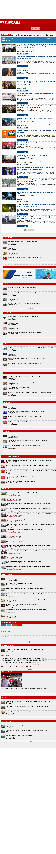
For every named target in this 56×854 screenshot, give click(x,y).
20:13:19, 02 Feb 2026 (29, 97)
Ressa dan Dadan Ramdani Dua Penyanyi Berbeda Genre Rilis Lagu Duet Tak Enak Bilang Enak (35, 168)
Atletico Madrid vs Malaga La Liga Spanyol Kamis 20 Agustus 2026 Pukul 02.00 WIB (26, 476)
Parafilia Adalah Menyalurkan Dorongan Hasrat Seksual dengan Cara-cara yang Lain (26, 332)
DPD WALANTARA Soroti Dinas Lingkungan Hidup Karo (19, 583)
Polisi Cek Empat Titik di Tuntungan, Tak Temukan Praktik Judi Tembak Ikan (24, 246)
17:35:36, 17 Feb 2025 (29, 158)
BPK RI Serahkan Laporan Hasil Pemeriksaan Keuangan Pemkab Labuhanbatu (25, 593)
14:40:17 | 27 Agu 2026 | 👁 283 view (14, 515)
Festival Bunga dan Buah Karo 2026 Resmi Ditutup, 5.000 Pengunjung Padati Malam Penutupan (29, 376)
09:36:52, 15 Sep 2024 (29, 207)
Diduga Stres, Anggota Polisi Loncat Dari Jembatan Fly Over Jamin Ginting (24, 614)
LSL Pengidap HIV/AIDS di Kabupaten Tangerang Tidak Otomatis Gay (23, 316)
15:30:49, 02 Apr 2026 (29, 72)
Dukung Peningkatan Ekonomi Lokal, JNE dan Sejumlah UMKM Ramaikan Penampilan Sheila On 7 (35, 217)
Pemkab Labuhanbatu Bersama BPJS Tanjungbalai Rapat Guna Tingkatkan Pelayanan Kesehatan (29, 599)
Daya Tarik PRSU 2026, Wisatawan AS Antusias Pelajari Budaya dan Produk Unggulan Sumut (27, 706)
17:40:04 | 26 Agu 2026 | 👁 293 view (14, 568)
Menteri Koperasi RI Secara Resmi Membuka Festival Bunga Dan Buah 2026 (25, 382)
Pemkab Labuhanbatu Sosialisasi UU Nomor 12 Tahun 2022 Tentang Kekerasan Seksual (27, 588)
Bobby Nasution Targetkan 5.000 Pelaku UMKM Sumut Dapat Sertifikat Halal (24, 561)
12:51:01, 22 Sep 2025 (29, 134)
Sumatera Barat (5, 14)
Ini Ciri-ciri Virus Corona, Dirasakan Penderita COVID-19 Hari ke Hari (22, 604)
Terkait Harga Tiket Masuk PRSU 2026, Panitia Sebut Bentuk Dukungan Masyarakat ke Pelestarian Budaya (36, 45)
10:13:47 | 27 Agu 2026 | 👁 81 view (14, 531)
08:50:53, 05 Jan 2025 (29, 171)
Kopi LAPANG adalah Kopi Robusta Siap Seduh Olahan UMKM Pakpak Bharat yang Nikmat (21, 658)
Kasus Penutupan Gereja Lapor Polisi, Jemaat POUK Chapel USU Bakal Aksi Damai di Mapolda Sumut (30, 435)
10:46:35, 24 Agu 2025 (29, 146)
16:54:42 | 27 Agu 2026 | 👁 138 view (14, 499)
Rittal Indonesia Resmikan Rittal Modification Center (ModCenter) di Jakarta (24, 416)
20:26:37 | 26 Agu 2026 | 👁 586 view (14, 536)
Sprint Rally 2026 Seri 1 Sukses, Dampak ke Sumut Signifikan (20, 735)
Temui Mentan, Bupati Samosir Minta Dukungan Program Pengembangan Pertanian (26, 609)
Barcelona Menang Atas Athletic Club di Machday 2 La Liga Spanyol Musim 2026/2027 (27, 358)
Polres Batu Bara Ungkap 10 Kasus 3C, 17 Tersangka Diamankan (22, 241)
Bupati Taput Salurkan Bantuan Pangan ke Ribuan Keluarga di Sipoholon (24, 303)
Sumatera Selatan (6, 11)
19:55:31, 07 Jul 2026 (29, 47)
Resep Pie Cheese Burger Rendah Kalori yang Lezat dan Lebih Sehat (21, 711)
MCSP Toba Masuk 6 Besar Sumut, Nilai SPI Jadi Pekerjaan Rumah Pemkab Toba (26, 298)
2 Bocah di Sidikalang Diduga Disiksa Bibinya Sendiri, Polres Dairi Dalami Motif (25, 257)
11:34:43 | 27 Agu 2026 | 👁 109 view (14, 520)
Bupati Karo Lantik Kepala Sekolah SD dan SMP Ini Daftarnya (20, 481)
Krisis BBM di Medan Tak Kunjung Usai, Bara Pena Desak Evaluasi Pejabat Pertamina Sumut (26, 730)
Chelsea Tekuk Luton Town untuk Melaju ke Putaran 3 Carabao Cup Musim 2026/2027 (27, 353)
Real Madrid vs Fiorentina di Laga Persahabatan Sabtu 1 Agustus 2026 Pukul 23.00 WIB (27, 465)
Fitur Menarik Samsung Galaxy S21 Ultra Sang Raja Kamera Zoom (22, 421)
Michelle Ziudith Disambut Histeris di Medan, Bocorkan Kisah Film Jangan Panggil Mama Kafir (35, 106)
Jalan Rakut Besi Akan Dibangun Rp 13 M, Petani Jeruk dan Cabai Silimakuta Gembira (24, 688)
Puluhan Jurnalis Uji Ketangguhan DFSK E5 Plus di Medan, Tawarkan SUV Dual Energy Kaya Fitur (29, 405)
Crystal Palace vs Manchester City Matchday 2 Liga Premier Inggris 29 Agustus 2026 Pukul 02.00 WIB (30, 347)
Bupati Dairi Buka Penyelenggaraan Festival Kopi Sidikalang (24, 649)
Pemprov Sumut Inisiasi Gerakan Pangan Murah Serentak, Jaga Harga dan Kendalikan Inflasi (28, 503)
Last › (33, 229)
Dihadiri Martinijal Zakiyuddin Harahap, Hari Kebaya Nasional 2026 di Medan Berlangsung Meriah (29, 392)
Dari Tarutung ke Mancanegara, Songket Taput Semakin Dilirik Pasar (21, 725)
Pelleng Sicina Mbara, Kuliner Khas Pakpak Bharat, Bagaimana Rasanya (17, 662)
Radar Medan (20, 47)
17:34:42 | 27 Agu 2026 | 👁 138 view (14, 494)
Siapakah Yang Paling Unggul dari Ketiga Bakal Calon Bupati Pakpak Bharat (18, 664)
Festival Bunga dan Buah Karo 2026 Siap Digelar (18, 387)
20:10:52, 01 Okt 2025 (29, 109)
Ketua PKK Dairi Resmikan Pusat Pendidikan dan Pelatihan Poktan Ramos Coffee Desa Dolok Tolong (23, 660)
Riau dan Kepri (5, 17)
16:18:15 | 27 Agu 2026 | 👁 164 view (14, 504)
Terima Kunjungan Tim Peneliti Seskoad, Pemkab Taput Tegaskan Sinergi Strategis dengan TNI (29, 508)
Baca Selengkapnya (22, 53)
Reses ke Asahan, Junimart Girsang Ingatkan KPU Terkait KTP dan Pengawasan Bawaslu (27, 577)
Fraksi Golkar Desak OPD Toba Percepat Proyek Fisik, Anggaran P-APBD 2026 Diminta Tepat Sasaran (30, 534)
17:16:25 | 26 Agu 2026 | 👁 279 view (14, 546)
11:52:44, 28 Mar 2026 (29, 84)
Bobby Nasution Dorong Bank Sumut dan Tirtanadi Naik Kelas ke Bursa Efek (24, 529)
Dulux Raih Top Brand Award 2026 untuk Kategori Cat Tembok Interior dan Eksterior (26, 411)
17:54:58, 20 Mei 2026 (29, 60)
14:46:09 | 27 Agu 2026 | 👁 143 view (14, 509)
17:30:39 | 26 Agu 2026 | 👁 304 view (14, 541)
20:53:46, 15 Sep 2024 (29, 195)
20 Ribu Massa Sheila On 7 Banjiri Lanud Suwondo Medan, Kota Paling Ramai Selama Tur (36, 205)
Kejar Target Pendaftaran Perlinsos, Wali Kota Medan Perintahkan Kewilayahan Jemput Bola (28, 545)
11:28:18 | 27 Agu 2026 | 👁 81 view (14, 525)
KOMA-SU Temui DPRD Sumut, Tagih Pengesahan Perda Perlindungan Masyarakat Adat (27, 440)
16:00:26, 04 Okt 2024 (29, 183)
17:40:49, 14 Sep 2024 (29, 220)
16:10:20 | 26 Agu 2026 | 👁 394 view (14, 552)
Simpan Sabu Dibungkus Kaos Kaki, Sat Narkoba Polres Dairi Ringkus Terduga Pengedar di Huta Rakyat (31, 252)
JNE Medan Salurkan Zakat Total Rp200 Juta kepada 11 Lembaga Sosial (24, 445)
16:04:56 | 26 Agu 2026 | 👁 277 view (14, 557)
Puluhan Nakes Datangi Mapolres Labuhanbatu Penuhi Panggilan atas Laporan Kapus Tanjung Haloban (31, 292)
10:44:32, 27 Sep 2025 (29, 121)
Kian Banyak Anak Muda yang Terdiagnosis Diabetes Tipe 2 (21, 327)
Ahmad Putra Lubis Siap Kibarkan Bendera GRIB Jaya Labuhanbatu (23, 287)
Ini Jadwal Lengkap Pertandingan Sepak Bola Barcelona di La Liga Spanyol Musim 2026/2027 (28, 513)
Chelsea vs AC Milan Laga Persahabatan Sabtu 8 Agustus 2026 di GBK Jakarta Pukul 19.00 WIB (29, 460)
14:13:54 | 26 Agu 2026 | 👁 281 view (14, 562)
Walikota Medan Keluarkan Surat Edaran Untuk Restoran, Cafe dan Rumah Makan (19, 666)
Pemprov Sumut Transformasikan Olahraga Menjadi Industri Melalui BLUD (24, 363)
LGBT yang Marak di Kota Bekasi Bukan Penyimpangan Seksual (22, 321)
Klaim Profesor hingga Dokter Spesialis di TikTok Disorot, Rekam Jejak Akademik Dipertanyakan (29, 566)
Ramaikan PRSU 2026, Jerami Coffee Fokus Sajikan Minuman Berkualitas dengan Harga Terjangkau (28, 701)
